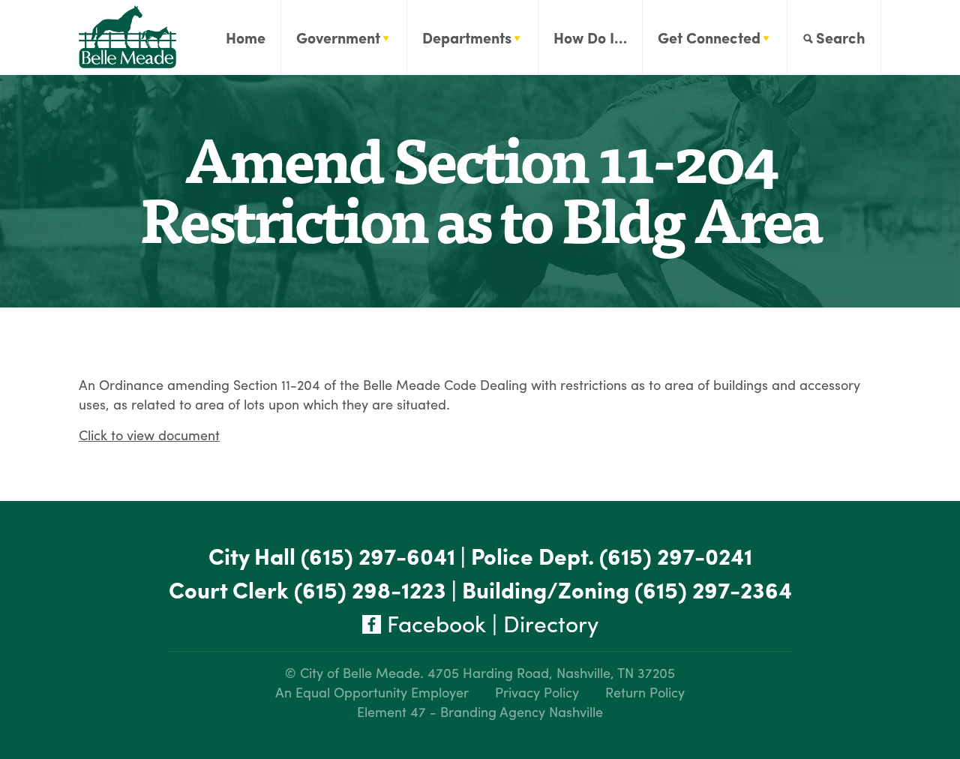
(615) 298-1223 (370, 589)
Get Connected (709, 37)
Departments (467, 37)
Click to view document (149, 434)
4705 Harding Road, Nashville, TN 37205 (551, 672)
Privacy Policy (537, 691)
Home (246, 37)
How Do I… (590, 37)
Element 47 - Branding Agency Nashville (480, 711)
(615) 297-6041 (378, 555)
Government (338, 37)
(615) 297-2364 (713, 589)
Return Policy (645, 691)
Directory (550, 623)
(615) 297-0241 (675, 555)
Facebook (433, 623)
